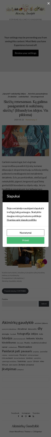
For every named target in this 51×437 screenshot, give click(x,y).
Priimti (25, 240)
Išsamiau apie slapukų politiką (21, 219)
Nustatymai (26, 232)
